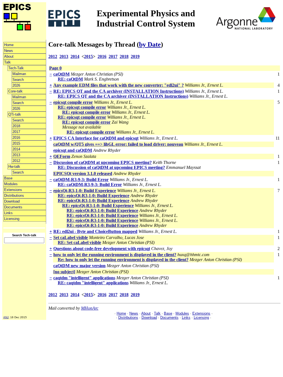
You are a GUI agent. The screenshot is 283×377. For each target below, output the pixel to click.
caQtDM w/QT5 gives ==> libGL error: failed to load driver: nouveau (118, 144)
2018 (16, 126)
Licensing (11, 219)
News (8, 51)
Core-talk (15, 91)
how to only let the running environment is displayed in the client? (114, 254)
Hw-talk (14, 166)
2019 (135, 56)
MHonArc (89, 308)
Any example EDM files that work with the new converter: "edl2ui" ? (118, 85)
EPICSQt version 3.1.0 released (82, 173)
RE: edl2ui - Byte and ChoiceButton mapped (95, 231)
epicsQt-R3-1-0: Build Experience (84, 190)
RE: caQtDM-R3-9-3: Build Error (90, 184)
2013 (16, 155)
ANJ (6, 317)
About (9, 56)
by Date (150, 44)
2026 (16, 85)
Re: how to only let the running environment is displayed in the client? (123, 259)
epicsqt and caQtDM (72, 150)
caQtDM (61, 74)
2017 (16, 132)
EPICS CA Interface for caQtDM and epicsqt (95, 138)
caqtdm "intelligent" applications (84, 277)
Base (8, 178)
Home (9, 45)
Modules (11, 184)
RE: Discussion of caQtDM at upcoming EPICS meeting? (111, 167)
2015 (16, 143)
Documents (13, 207)
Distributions (14, 195)
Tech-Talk (16, 68)
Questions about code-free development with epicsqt (101, 248)
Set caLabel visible (70, 237)
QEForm (61, 156)
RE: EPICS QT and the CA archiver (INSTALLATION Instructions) (118, 91)
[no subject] (64, 271)
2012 (16, 161)
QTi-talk (14, 114)
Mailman (19, 74)
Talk (7, 62)
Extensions (13, 190)
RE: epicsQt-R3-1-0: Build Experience (93, 195)
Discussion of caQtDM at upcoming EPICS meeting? (102, 162)
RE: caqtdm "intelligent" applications (93, 282)
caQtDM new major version (79, 265)
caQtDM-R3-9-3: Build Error (81, 179)
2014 (16, 149)
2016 (16, 138)
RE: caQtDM (70, 79)
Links (8, 213)
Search (18, 80)
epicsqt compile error (73, 102)
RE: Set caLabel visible (79, 242)
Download (12, 201)
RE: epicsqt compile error (82, 107)
